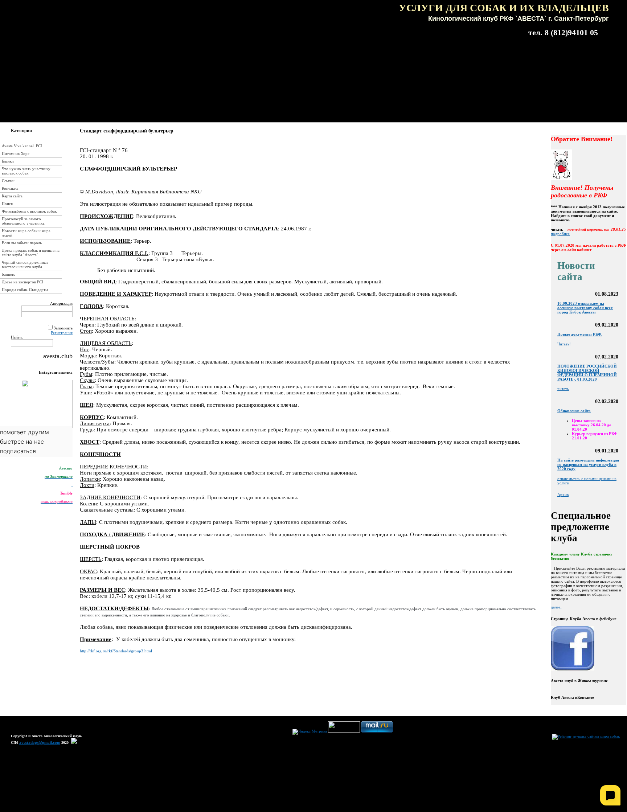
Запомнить (63, 328)
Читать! (564, 344)
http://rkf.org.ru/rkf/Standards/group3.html (116, 651)
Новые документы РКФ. (579, 334)
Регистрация (62, 333)
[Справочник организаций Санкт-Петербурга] (74, 742)
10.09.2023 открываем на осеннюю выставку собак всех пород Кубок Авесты (585, 307)
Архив (563, 494)
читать (563, 388)
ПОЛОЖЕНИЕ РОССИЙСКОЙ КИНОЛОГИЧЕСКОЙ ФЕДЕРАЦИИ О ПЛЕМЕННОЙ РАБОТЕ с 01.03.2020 (587, 372)
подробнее (560, 233)
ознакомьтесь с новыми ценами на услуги (586, 480)
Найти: (17, 337)
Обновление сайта (574, 411)
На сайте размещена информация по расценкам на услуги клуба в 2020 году (588, 464)
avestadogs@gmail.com (39, 742)
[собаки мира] (586, 736)
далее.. (556, 607)
